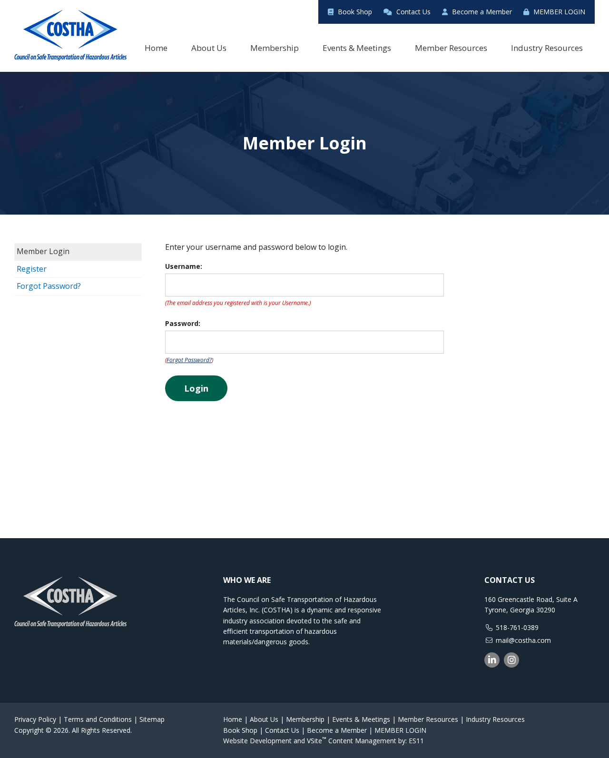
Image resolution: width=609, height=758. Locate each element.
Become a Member (481, 11)
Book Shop (354, 11)
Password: (182, 323)
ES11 (416, 740)
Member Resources (428, 719)
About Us (264, 719)
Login (196, 388)
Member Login (43, 251)
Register (32, 269)
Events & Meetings (361, 719)
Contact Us (412, 11)
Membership (305, 719)
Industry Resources (495, 719)
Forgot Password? (49, 286)
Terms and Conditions (98, 719)
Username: (183, 266)
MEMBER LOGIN (558, 11)
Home (232, 719)
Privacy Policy (35, 719)
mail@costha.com (523, 640)
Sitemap (152, 719)
